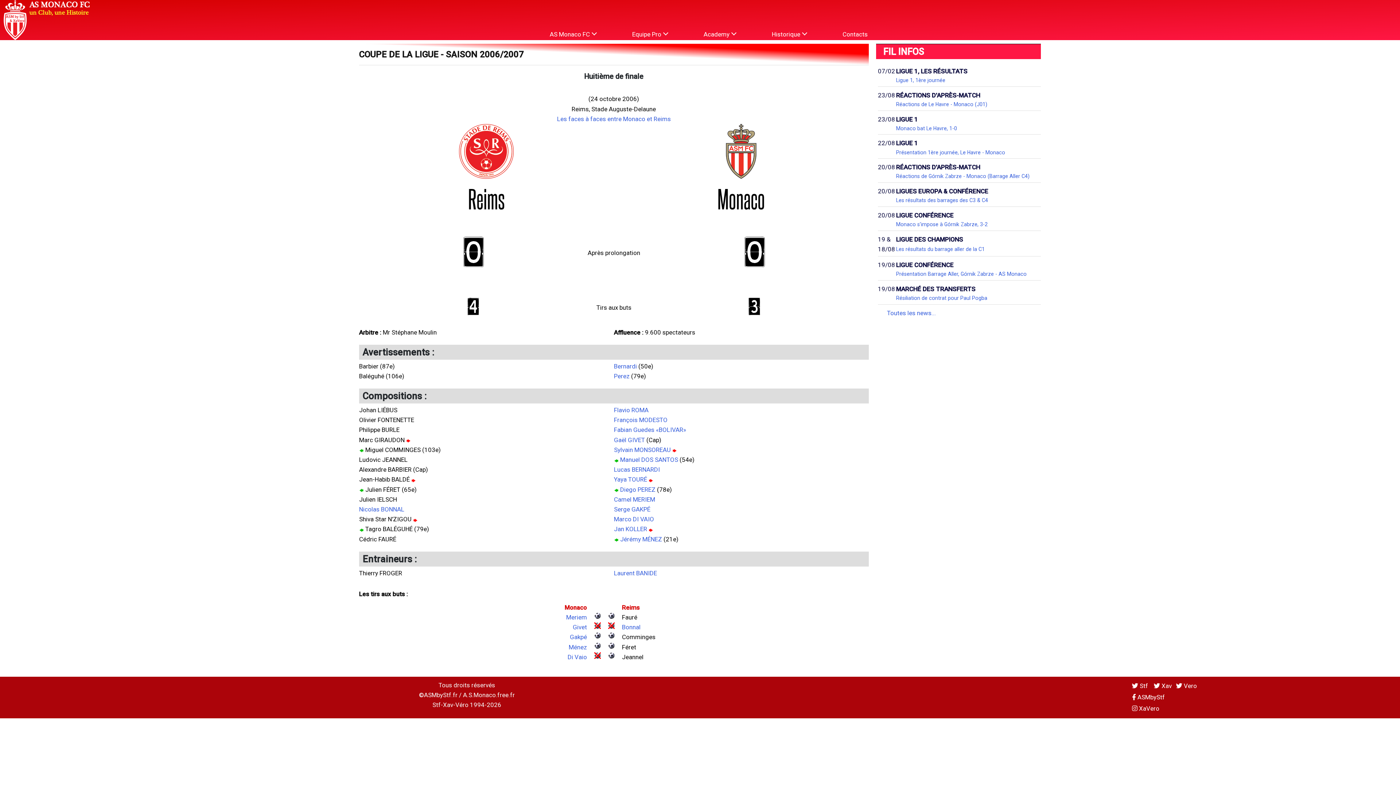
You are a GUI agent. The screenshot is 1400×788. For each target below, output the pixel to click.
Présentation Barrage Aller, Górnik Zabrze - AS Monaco (961, 274)
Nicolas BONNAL (381, 509)
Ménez (578, 647)
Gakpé (578, 637)
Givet (580, 627)
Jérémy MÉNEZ (641, 539)
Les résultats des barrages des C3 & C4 (942, 200)
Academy (717, 34)
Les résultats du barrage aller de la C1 (940, 249)
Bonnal (631, 627)
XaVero (1148, 708)
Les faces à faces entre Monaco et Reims (614, 119)
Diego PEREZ (638, 489)
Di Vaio (577, 657)
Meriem (576, 617)
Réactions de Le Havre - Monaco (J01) (941, 104)
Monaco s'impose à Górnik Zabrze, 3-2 (942, 224)
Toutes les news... (911, 313)
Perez (622, 376)
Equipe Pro (647, 34)
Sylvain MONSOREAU (642, 449)
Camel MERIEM (634, 499)
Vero (1189, 686)
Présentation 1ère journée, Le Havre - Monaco (950, 152)
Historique (787, 34)
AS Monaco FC (570, 34)
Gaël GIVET (629, 440)
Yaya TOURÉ (630, 479)
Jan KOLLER (630, 529)
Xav (1166, 686)
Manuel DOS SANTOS (649, 459)
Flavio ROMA (631, 410)
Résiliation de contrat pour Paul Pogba (941, 298)
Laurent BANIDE (635, 573)
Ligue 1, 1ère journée (920, 80)
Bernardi (625, 366)
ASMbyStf (1150, 697)
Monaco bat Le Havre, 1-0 (926, 128)
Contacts (855, 34)
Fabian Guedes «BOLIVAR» (650, 429)
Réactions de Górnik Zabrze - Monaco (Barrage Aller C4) (963, 176)
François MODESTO (641, 420)
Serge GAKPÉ (632, 509)
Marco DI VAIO (634, 519)
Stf (1144, 686)
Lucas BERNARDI (637, 469)
